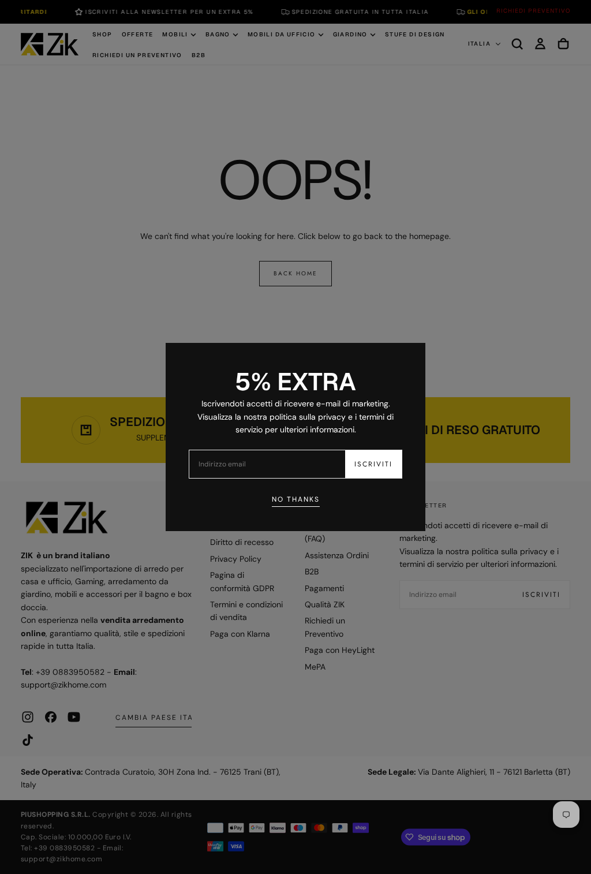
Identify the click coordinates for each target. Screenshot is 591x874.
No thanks (296, 499)
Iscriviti (373, 464)
